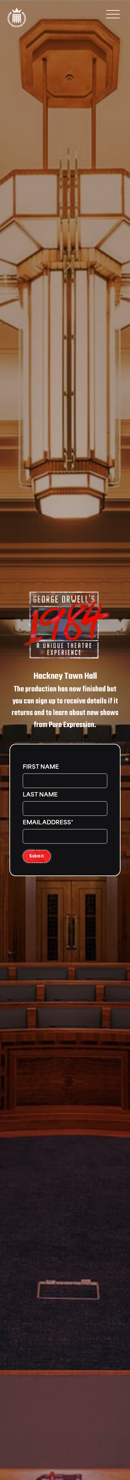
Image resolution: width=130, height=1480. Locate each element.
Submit (36, 856)
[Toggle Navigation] (113, 13)
